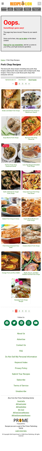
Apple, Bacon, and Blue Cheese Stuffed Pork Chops (31, 273)
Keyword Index (21, 362)
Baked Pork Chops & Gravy (10, 219)
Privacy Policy (21, 368)
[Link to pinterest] (21, 323)
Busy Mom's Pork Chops (11, 138)
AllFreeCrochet (21, 404)
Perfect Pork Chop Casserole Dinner (11, 165)
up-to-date (23, 38)
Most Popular (33, 80)
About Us (21, 333)
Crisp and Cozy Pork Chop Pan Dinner (31, 192)
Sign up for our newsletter (13, 45)
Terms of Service (21, 385)
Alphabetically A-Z (10, 80)
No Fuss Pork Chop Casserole (31, 138)
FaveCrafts (21, 401)
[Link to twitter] (14, 323)
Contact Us (21, 345)
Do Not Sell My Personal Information (21, 357)
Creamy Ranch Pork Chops (31, 246)
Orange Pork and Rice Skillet (11, 273)
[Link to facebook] (7, 323)
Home (3, 60)
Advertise (21, 339)
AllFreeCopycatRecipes (21, 413)
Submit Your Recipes (21, 374)
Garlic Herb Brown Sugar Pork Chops (11, 192)
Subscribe (21, 380)
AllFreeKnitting (21, 407)
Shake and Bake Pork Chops (11, 111)
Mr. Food (21, 410)
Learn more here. (21, 431)
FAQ (21, 351)
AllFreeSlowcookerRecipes (21, 415)
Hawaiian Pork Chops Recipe (21, 300)
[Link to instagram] (29, 323)
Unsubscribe (21, 391)
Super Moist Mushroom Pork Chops (31, 219)
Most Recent (22, 80)
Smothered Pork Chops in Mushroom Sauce (31, 111)
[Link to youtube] (36, 323)
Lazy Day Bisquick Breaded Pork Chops (31, 165)
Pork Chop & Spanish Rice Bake (11, 246)
